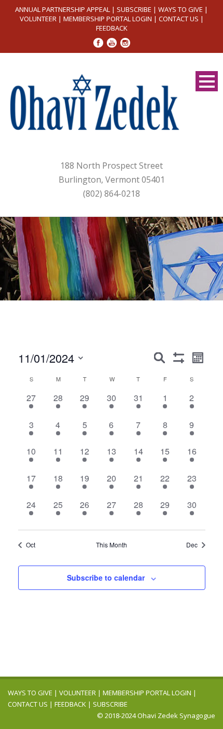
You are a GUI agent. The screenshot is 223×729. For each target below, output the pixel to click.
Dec (192, 545)
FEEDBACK (112, 28)
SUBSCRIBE (134, 9)
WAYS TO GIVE (180, 9)
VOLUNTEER (38, 18)
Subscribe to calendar (106, 577)
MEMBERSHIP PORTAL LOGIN (107, 18)
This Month (111, 545)
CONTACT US (179, 18)
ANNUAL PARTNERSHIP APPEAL (62, 9)
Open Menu (207, 81)
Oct (30, 545)
